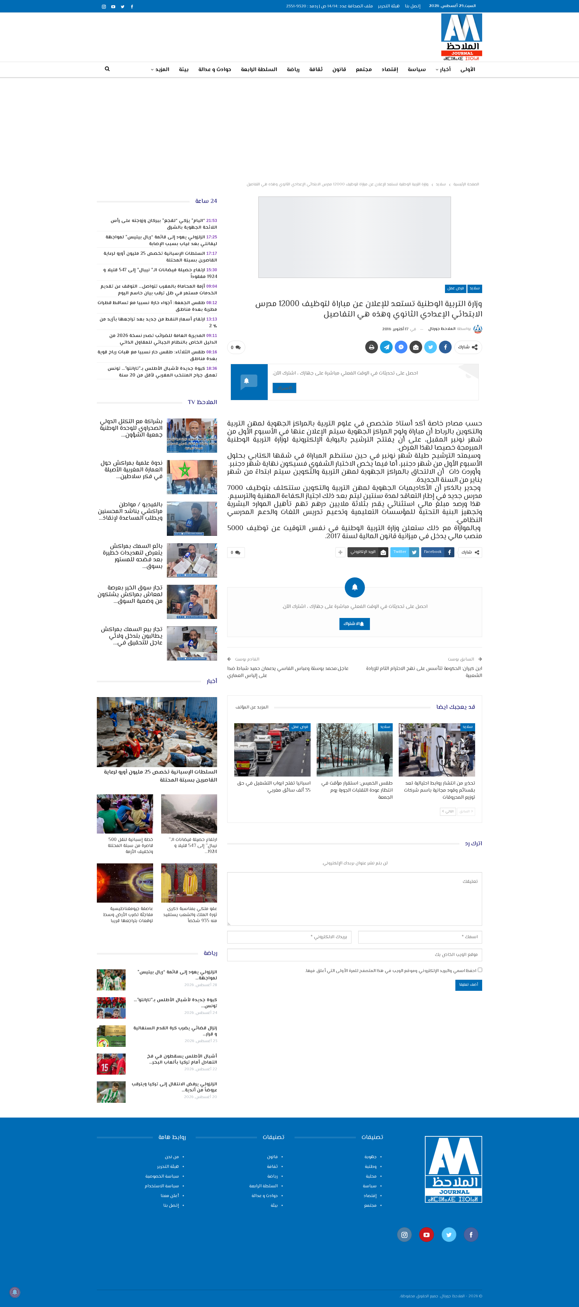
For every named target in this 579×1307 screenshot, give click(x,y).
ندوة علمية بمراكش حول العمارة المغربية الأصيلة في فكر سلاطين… (132, 470)
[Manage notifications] (14, 1292)
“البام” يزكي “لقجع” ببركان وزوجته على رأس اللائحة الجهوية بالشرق (164, 224)
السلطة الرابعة (259, 70)
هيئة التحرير (389, 6)
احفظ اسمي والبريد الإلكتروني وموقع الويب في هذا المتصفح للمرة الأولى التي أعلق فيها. (390, 971)
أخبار (445, 70)
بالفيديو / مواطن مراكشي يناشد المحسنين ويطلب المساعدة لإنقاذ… (130, 511)
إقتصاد (390, 70)
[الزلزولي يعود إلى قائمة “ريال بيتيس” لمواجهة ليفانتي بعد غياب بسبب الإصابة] (111, 980)
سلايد (475, 288)
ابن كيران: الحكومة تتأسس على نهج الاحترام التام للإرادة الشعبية (424, 672)
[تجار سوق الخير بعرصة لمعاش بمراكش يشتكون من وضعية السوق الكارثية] (192, 602)
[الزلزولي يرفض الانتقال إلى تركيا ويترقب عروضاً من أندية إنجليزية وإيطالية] (111, 1092)
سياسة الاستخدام (162, 1186)
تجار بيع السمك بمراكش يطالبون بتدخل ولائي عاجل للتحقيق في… (132, 636)
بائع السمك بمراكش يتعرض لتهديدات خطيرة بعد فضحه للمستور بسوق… (133, 556)
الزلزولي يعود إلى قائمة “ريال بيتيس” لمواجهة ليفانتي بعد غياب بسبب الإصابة (161, 241)
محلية (371, 1176)
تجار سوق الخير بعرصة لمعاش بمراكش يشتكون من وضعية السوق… (130, 594)
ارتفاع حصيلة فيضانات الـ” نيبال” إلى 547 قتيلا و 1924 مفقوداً (160, 274)
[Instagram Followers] (404, 1245)
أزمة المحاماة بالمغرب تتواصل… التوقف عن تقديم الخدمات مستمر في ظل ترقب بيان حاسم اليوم (159, 290)
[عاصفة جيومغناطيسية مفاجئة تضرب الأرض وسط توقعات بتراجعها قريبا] (125, 883)
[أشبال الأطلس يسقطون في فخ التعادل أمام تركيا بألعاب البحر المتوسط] (111, 1064)
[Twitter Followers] (449, 1245)
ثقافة (316, 70)
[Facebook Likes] (471, 1245)
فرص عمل (455, 288)
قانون (339, 70)
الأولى (467, 70)
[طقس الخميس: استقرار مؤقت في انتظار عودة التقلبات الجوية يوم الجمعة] (355, 750)
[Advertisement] (289, 128)
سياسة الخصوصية (162, 1176)
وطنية (371, 1166)
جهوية (371, 1157)
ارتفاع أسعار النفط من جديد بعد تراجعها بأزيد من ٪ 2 (158, 323)
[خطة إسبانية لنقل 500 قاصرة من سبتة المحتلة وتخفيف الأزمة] (125, 814)
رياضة (293, 70)
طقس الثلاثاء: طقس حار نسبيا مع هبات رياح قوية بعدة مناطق (157, 356)
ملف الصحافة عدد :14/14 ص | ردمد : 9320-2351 (329, 6)
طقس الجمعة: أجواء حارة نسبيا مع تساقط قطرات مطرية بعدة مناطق (157, 306)
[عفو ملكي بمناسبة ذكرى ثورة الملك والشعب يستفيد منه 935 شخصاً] (189, 883)
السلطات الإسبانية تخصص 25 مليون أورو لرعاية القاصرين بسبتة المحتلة (160, 257)
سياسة (417, 70)
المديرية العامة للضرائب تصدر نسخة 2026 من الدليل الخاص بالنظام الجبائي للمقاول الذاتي (163, 339)
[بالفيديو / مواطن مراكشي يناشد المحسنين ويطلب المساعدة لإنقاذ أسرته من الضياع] (192, 519)
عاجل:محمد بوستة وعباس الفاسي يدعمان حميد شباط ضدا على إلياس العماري (287, 672)
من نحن (172, 1157)
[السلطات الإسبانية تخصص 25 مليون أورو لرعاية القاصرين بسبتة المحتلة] (157, 732)
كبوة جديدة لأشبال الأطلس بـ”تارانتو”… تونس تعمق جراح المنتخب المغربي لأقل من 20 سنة (162, 372)
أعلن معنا (169, 1196)
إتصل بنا (413, 6)
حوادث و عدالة (214, 70)
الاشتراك (284, 388)
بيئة (184, 70)
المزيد (162, 70)
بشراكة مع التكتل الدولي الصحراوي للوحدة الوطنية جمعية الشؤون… (131, 428)
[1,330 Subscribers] (426, 1245)
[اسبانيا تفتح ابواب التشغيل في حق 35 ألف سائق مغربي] (272, 750)
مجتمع (364, 70)
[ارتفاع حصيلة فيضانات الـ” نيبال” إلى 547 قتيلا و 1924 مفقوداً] (189, 814)
